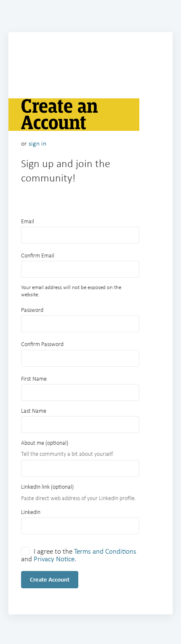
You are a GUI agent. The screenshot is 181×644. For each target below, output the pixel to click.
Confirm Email (37, 255)
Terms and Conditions (105, 551)
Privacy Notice (54, 559)
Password (32, 310)
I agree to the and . (78, 555)
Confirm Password (42, 344)
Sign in (37, 143)
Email (27, 221)
